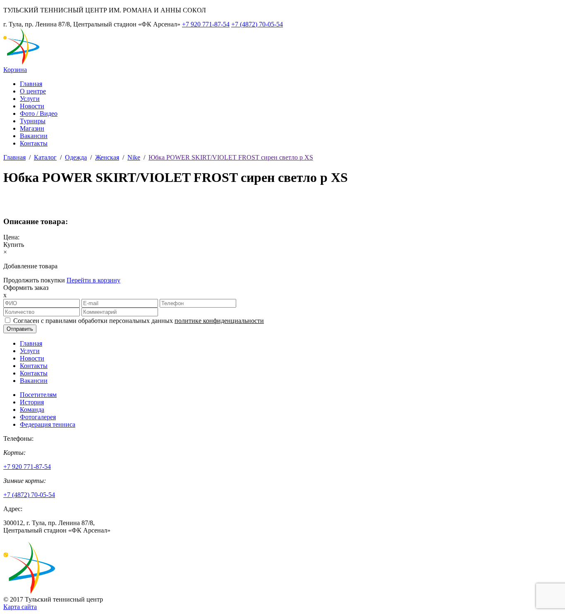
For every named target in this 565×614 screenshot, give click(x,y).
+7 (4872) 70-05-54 (257, 24)
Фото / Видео (38, 113)
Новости (32, 106)
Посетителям (38, 394)
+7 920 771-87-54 (206, 24)
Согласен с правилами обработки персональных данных (138, 320)
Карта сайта (20, 606)
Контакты (34, 143)
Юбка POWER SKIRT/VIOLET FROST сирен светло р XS (230, 157)
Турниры (32, 120)
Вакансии (34, 135)
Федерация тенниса (47, 424)
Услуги (30, 98)
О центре (33, 91)
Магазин (32, 128)
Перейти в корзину (93, 280)
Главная (31, 83)
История (32, 402)
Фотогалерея (38, 416)
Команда (32, 409)
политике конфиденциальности (219, 320)
